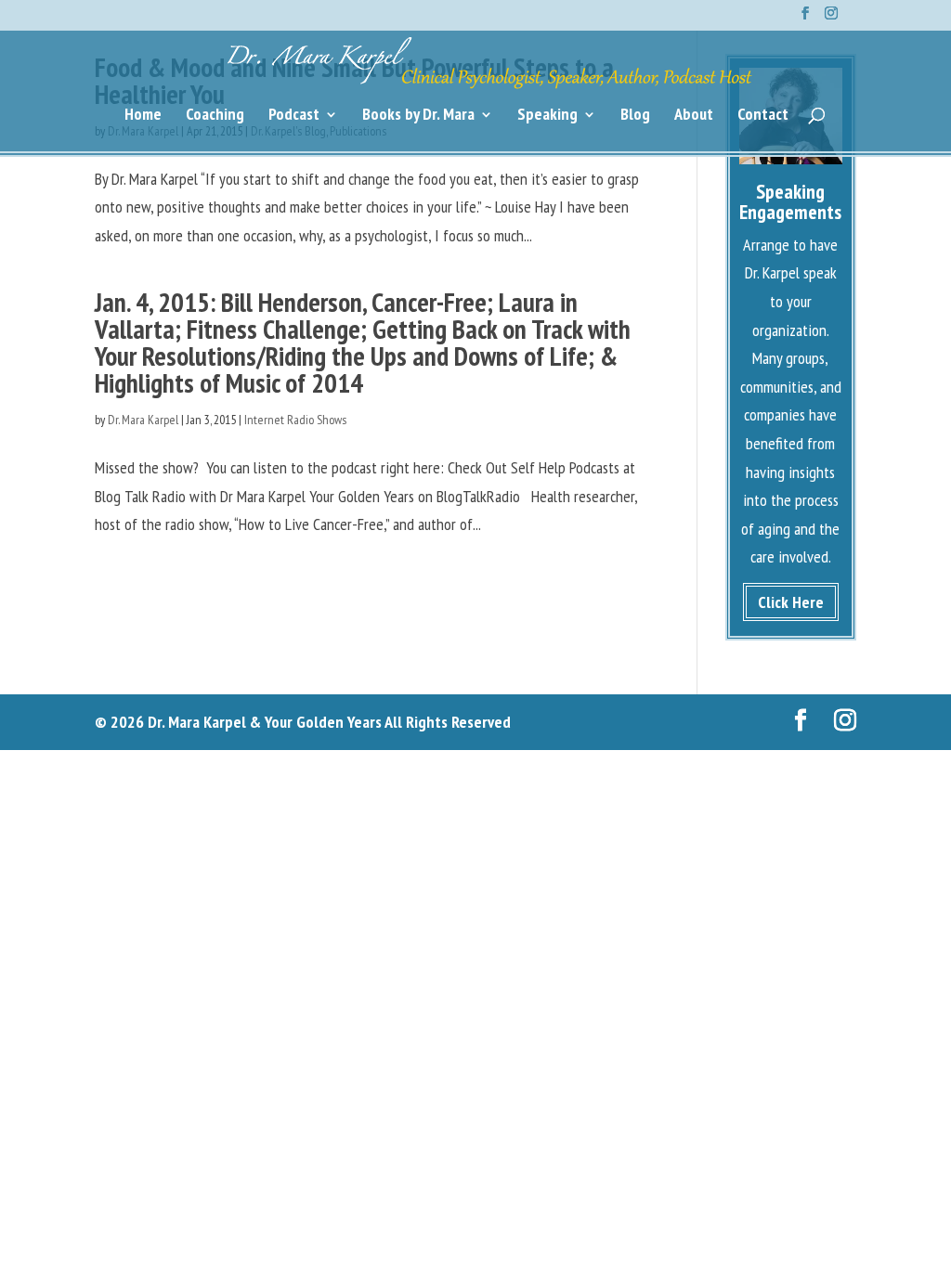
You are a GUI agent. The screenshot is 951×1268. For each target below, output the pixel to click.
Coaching (215, 116)
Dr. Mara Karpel (143, 419)
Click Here (791, 602)
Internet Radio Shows (295, 419)
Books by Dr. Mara (418, 116)
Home (143, 116)
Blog (635, 116)
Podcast (293, 116)
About (693, 116)
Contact (762, 116)
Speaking (547, 116)
